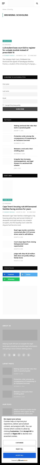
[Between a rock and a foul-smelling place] (7, 151)
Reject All (19, 449)
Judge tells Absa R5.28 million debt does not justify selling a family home (24, 256)
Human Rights (7, 200)
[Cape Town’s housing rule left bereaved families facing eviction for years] (20, 190)
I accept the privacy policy (12, 105)
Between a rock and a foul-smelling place (23, 150)
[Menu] (3, 3)
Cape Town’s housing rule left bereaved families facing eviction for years (20, 207)
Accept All (19, 455)
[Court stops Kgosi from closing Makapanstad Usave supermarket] (7, 244)
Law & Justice (7, 41)
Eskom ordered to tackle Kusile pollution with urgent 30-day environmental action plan (25, 412)
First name (6, 84)
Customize (19, 443)
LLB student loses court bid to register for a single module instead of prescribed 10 (19, 50)
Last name (6, 91)
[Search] (37, 3)
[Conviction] (21, 3)
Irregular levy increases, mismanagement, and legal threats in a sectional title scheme (23, 162)
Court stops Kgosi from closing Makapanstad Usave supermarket (25, 244)
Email (4, 98)
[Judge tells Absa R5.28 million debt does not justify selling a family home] (7, 256)
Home (4, 9)
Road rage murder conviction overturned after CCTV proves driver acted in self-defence (24, 232)
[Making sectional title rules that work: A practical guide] (7, 128)
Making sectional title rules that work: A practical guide (25, 127)
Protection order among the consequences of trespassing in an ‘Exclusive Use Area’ (25, 138)
